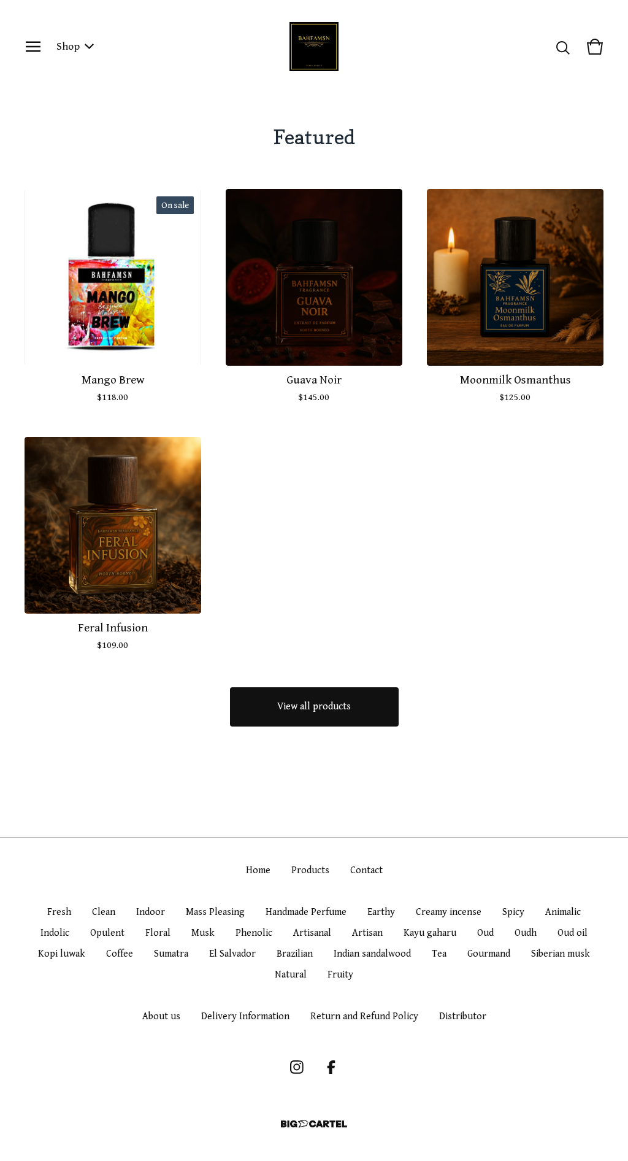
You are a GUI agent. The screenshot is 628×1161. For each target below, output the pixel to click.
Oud (485, 933)
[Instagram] (297, 1067)
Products (310, 870)
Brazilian (295, 954)
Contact (366, 870)
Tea (439, 954)
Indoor (150, 912)
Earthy (381, 912)
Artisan (367, 933)
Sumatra (171, 954)
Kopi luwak (61, 954)
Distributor (462, 1016)
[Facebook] (331, 1067)
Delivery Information (245, 1016)
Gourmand (488, 954)
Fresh (59, 912)
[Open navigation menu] (33, 47)
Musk (203, 933)
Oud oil (572, 933)
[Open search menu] (563, 47)
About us (161, 1016)
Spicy (513, 912)
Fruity (340, 975)
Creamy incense (448, 912)
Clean (103, 912)
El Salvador (232, 954)
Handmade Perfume (306, 912)
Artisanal (312, 933)
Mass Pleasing (215, 912)
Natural (291, 975)
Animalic (563, 912)
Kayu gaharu (430, 933)
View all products (314, 706)
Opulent (107, 933)
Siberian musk (560, 954)
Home (258, 870)
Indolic (54, 933)
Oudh (526, 933)
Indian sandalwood (372, 954)
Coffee (119, 954)
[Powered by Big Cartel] (314, 1124)
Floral (157, 933)
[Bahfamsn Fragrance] (314, 46)
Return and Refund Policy (364, 1016)
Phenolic (254, 933)
